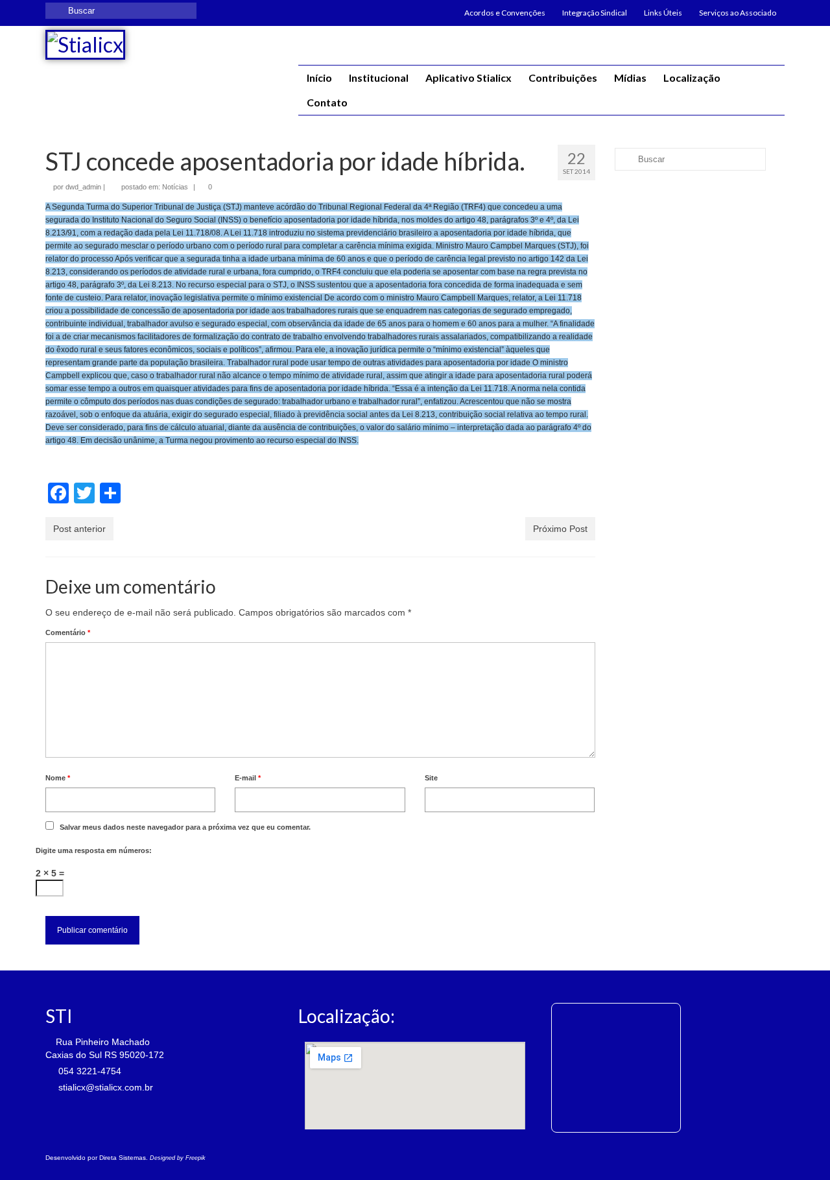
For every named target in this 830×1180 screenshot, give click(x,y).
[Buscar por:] (120, 11)
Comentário (67, 632)
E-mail (248, 778)
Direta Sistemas (122, 1157)
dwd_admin (83, 187)
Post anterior (79, 529)
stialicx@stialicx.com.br (104, 1087)
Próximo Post (560, 529)
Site (431, 778)
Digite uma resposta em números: (94, 850)
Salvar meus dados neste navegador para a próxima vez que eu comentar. (185, 827)
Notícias (175, 187)
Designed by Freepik (178, 1158)
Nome (57, 778)
